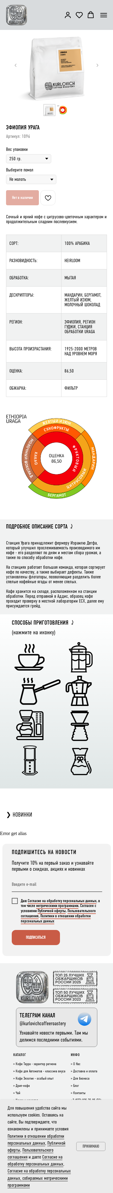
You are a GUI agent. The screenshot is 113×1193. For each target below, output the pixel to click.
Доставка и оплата (85, 1071)
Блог (76, 1086)
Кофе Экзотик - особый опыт (35, 1079)
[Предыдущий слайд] (15, 65)
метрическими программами (57, 905)
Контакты (79, 1093)
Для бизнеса (81, 1079)
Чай (18, 1093)
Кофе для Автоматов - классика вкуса (40, 1071)
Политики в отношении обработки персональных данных (56, 918)
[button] (67, 14)
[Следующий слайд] (97, 65)
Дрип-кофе (23, 1086)
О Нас (76, 1064)
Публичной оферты (52, 910)
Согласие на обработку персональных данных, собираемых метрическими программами (39, 1178)
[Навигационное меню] (103, 15)
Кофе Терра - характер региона (36, 1064)
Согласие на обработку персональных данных (62, 900)
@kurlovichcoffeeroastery (43, 1023)
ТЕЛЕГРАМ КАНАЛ (37, 1015)
